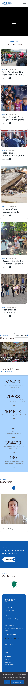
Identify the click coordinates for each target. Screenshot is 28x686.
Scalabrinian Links (9, 664)
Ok (7, 682)
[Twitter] (8, 638)
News (4, 69)
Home (6, 647)
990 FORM (7, 659)
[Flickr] (18, 638)
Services (7, 650)
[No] (24, 679)
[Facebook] (5, 638)
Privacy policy (17, 682)
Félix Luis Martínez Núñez (17, 529)
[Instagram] (12, 638)
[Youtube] (15, 638)
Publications (8, 662)
